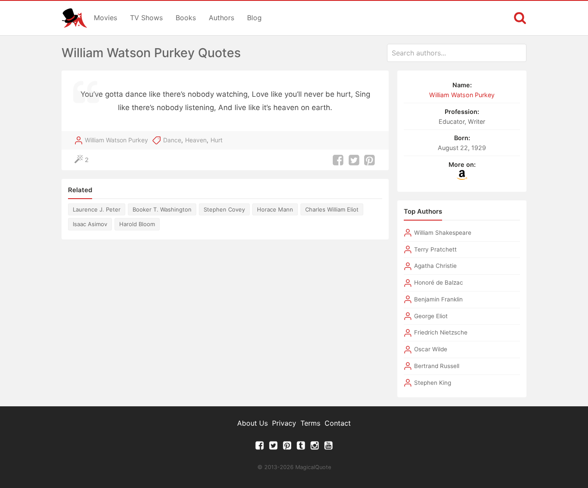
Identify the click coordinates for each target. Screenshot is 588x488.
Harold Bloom (137, 224)
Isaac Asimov (90, 224)
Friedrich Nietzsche (440, 332)
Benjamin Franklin (438, 299)
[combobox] (456, 53)
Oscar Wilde (430, 349)
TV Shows (146, 17)
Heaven (196, 140)
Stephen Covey (224, 209)
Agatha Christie (435, 265)
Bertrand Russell (436, 365)
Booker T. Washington (162, 209)
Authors (221, 17)
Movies (105, 17)
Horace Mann (275, 209)
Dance (172, 140)
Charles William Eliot (332, 209)
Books (186, 17)
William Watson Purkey (116, 140)
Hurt (216, 140)
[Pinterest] (287, 447)
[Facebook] (259, 447)
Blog (254, 17)
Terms (310, 423)
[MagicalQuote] (74, 18)
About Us (252, 423)
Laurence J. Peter (97, 209)
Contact (338, 423)
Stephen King (432, 382)
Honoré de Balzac (438, 282)
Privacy (284, 423)
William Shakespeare (442, 232)
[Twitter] (273, 447)
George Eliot (431, 316)
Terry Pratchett (435, 249)
